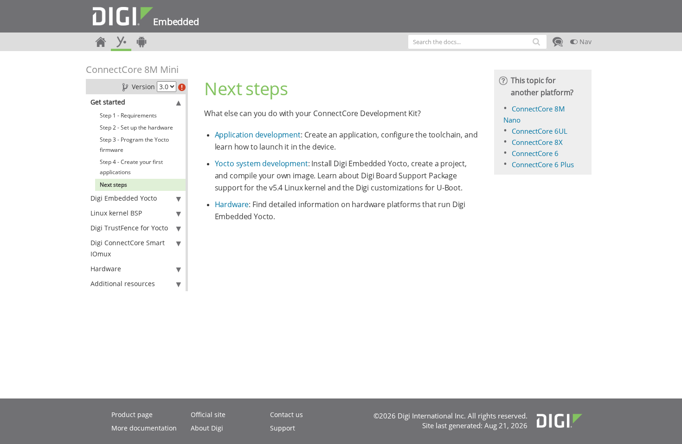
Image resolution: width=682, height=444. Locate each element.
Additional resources (122, 283)
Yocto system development (261, 163)
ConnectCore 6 (535, 153)
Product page (132, 414)
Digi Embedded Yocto (123, 198)
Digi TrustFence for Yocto (129, 227)
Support (282, 428)
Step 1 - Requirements (128, 115)
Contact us (286, 414)
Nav (585, 41)
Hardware (105, 268)
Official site (208, 414)
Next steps (113, 185)
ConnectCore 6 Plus (543, 164)
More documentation (144, 428)
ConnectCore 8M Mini (132, 69)
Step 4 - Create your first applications (131, 167)
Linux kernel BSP (116, 213)
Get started (107, 102)
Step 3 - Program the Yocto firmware (134, 145)
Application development (258, 135)
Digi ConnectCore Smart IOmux (127, 248)
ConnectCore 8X (537, 142)
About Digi (207, 428)
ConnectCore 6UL (539, 131)
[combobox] (477, 42)
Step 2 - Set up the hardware (136, 127)
